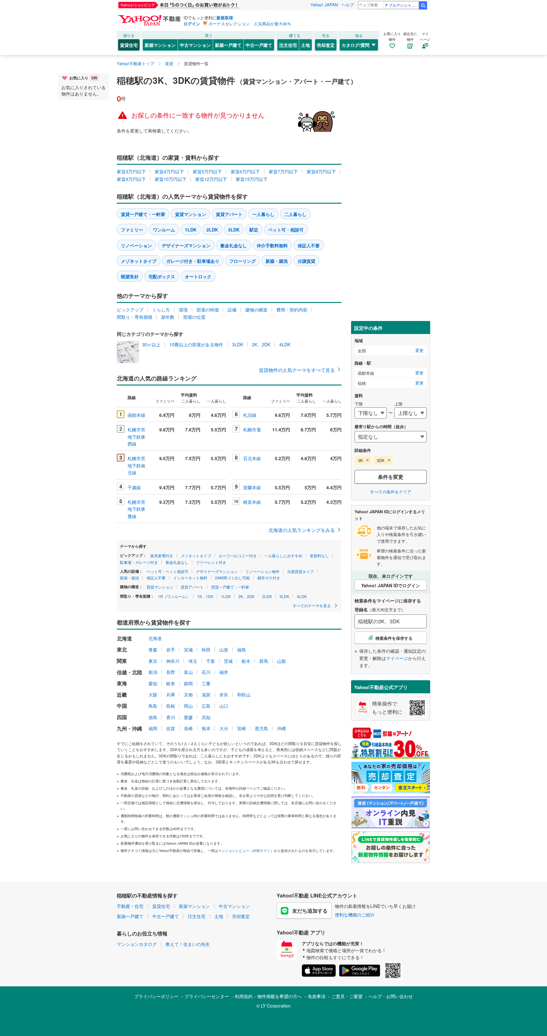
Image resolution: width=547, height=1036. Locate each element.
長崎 (188, 728)
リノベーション (136, 245)
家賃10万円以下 (170, 179)
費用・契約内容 (291, 309)
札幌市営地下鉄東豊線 (136, 509)
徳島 (152, 717)
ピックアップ (130, 309)
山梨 (281, 661)
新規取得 (225, 18)
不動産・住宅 (130, 906)
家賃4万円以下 (169, 171)
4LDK (284, 344)
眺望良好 (130, 276)
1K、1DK (205, 596)
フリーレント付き (211, 562)
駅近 (253, 229)
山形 (223, 649)
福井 (223, 672)
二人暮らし (295, 214)
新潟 (152, 672)
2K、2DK (261, 344)
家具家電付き (161, 555)
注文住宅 (288, 45)
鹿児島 (261, 728)
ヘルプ (348, 5)
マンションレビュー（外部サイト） (246, 850)
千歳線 (134, 487)
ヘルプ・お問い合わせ (390, 996)
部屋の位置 (194, 317)
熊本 (206, 728)
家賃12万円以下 (211, 179)
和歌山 (243, 694)
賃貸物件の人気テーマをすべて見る (297, 370)
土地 (305, 45)
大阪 (152, 694)
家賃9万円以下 (131, 179)
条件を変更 (390, 476)
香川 (170, 717)
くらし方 (161, 309)
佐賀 (170, 728)
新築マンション (160, 45)
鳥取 (152, 706)
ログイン (192, 24)
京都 (188, 694)
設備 (232, 309)
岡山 (188, 706)
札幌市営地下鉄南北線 (136, 465)
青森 (152, 649)
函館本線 (136, 415)
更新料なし (319, 555)
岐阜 (170, 683)
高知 (206, 717)
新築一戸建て (228, 45)
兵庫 (170, 694)
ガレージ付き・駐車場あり (192, 261)
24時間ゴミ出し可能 (232, 577)
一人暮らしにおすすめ (283, 555)
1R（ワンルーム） (174, 596)
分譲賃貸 (306, 261)
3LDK (234, 229)
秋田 (206, 649)
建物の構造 (256, 309)
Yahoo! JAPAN (324, 5)
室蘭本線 (252, 487)
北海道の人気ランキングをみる (301, 530)
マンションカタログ (137, 944)
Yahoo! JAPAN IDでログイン (390, 585)
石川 (206, 672)
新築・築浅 (277, 261)
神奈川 (172, 661)
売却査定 (326, 45)
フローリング (242, 261)
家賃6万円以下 (245, 171)
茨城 (228, 661)
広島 (206, 706)
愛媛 (188, 717)
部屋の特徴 (208, 309)
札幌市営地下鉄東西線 (136, 436)
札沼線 (249, 415)
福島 (241, 649)
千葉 (210, 661)
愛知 (152, 683)
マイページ (397, 658)
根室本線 (252, 502)
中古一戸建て (259, 45)
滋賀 (206, 694)
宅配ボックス (161, 276)
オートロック (198, 276)
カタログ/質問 (355, 45)
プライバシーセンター (207, 996)
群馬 (263, 661)
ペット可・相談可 (286, 229)
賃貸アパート (229, 214)
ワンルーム (164, 229)
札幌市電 (252, 429)
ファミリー (132, 229)
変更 (419, 350)
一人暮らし (263, 214)
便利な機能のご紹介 (355, 914)
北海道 (155, 638)
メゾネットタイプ (138, 261)
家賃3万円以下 (131, 171)
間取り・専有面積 (134, 317)
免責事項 (316, 996)
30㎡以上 (151, 344)
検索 (423, 5)
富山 (188, 672)
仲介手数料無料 (272, 245)
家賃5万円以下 (207, 171)
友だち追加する (310, 910)
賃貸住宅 (129, 45)
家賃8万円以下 (321, 171)
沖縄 (281, 728)
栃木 (246, 661)
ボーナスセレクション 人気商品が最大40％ (250, 24)
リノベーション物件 (262, 571)
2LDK (212, 229)
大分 (223, 728)
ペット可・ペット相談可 (167, 571)
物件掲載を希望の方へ (279, 996)
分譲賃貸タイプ (300, 571)
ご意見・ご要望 (346, 996)
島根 (170, 706)
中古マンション (195, 45)
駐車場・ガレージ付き (139, 562)
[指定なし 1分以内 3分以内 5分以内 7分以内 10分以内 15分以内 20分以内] (391, 436)
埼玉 (192, 661)
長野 (170, 672)
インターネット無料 (190, 577)
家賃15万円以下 (251, 179)
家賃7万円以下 (283, 171)
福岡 (152, 728)
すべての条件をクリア (390, 492)
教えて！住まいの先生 (188, 944)
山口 (223, 706)
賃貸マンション (190, 214)
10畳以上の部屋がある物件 (196, 344)
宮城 (188, 649)
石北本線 (252, 458)
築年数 (167, 317)
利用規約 (244, 996)
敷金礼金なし (233, 245)
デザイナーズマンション (186, 245)
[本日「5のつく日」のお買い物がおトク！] (193, 5)
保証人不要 (309, 245)
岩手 (170, 649)
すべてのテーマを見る (312, 605)
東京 (152, 661)
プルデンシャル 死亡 (403, 5)
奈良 (223, 694)
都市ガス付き (268, 577)
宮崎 (241, 728)
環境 (183, 309)
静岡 (188, 683)
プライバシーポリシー (156, 996)
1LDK (191, 229)
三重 (206, 683)
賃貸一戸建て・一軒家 (143, 214)
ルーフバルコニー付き (238, 555)
